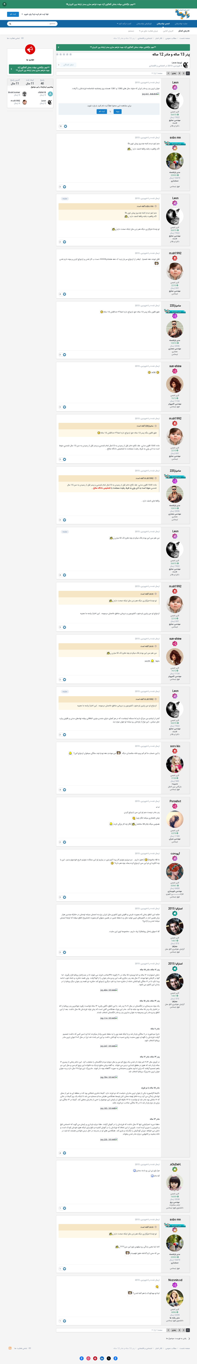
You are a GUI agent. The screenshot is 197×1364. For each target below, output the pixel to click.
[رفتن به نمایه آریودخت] (174, 871)
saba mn (175, 138)
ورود (117, 111)
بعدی (174, 73)
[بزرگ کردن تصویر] (151, 94)
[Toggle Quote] (155, 206)
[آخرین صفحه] (168, 73)
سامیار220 (175, 306)
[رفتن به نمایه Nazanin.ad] (174, 1298)
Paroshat (175, 801)
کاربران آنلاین (168, 31)
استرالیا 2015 (175, 909)
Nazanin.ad (175, 1280)
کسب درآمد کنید (124, 23)
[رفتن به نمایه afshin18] (50, 93)
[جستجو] (10, 23)
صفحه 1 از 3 (157, 73)
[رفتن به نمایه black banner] (24, 93)
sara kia (175, 746)
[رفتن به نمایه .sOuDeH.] (174, 1182)
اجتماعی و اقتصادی (157, 66)
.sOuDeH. (175, 1164)
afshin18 (42, 92)
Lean (174, 63)
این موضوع (21, 23)
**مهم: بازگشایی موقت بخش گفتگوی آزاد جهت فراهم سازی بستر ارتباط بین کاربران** (100, 4)
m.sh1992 (175, 253)
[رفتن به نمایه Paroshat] (174, 819)
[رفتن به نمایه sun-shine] (174, 384)
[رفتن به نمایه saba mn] (174, 161)
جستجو (131, 31)
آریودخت (175, 854)
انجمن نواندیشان (163, 23)
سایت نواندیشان (181, 23)
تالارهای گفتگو (184, 31)
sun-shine (175, 366)
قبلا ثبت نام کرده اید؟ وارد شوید (35, 14)
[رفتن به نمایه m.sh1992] (174, 271)
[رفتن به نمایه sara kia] (174, 764)
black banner (14, 92)
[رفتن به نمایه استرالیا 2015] (174, 926)
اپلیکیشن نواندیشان (144, 23)
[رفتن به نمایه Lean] (186, 65)
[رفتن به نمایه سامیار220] (174, 329)
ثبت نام (13, 14)
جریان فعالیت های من (149, 31)
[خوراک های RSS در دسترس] (10, 1348)
